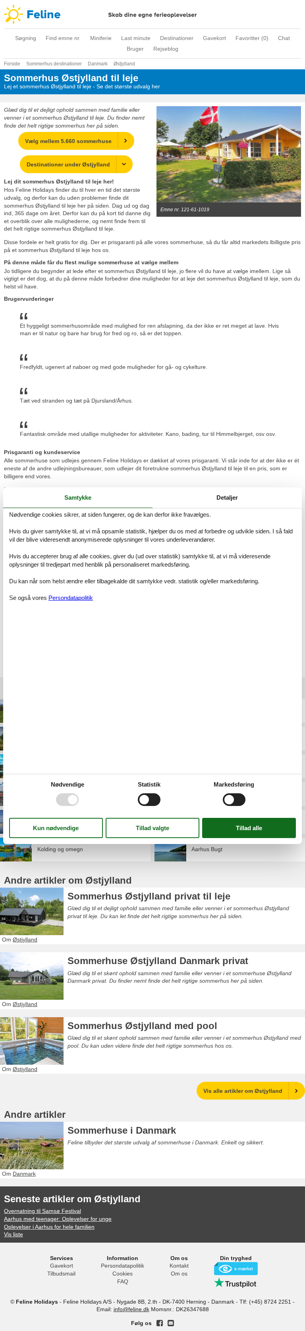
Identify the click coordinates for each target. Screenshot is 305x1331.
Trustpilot (236, 1283)
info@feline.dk (131, 1309)
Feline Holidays (152, 14)
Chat (284, 38)
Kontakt (179, 1265)
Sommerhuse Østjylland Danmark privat (158, 960)
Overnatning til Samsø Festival (42, 1211)
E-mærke (236, 1268)
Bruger (135, 49)
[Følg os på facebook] (159, 1323)
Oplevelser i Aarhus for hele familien (49, 1227)
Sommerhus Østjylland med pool (142, 1025)
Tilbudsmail (61, 1273)
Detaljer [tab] (227, 497)
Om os (179, 1273)
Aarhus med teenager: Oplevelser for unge (58, 1219)
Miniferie (101, 38)
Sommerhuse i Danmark (122, 1130)
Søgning (25, 38)
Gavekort (214, 38)
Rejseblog (165, 49)
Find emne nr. (63, 38)
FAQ (122, 1281)
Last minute (136, 38)
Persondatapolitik (122, 1265)
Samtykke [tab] (77, 497)
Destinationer (176, 38)
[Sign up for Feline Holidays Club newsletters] (171, 1323)
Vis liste (13, 1234)
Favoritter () (252, 38)
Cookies (122, 1273)
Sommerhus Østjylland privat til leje (149, 896)
